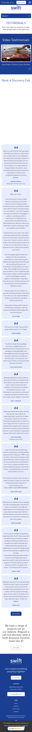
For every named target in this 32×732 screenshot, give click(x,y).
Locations (16, 711)
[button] (29, 68)
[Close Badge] (24, 727)
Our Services (16, 709)
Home (16, 703)
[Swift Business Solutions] (16, 661)
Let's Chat (21, 2)
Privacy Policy (21, 717)
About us (16, 706)
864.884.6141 (8, 2)
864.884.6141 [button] (17, 694)
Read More (16, 613)
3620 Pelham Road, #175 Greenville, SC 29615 (16, 688)
